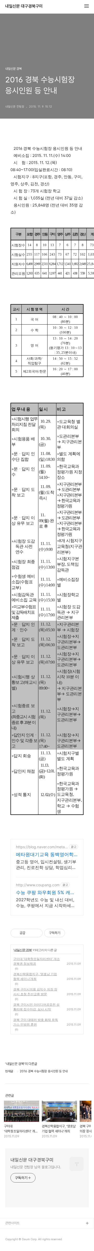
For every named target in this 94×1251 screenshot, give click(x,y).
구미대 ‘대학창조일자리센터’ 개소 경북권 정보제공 (36, 961)
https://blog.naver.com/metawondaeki (42, 847)
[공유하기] (30, 933)
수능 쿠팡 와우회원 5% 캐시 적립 (45, 893)
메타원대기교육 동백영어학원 (45, 855)
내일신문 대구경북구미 (24, 6)
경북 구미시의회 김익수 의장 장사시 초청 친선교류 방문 (35, 991)
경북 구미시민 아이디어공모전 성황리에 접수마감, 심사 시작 (36, 1007)
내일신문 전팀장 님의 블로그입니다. (35, 1167)
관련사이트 (12, 1223)
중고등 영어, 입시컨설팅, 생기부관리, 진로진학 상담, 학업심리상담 (46, 864)
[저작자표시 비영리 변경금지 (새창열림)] (72, 933)
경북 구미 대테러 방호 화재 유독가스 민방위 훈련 (35, 1022)
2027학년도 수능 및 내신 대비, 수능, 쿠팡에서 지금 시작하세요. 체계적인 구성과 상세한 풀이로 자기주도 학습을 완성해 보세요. (46, 902)
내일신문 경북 (23, 950)
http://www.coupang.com (38, 885)
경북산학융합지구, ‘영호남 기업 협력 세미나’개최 (35, 976)
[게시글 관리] (36, 933)
